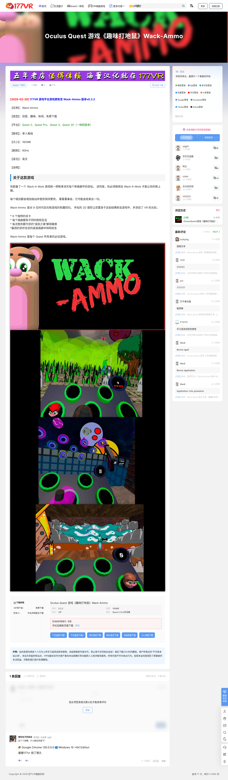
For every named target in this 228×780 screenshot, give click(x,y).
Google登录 (183, 100)
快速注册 (216, 6)
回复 (164, 761)
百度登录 (182, 92)
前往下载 (159, 85)
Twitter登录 (183, 107)
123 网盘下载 (147, 635)
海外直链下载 (95, 635)
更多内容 (117, 6)
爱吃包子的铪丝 (25, 737)
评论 (77, 625)
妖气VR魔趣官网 (36, 774)
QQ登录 (193, 85)
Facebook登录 (199, 100)
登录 (203, 6)
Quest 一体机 (19, 85)
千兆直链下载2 (77, 635)
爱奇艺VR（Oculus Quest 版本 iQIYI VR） (206, 376)
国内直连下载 (112, 635)
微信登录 (182, 85)
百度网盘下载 (130, 635)
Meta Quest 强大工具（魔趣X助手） (203, 397)
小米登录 (207, 92)
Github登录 (198, 107)
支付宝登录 (207, 85)
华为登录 (194, 92)
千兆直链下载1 (58, 635)
